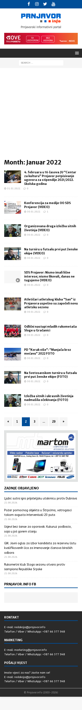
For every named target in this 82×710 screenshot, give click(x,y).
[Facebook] (28, 4)
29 (54, 421)
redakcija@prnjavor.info (29, 627)
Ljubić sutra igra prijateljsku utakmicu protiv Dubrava (40, 498)
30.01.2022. (34, 211)
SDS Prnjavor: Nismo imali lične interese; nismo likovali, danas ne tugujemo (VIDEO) (49, 276)
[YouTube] (53, 4)
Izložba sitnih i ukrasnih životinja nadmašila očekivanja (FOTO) (48, 398)
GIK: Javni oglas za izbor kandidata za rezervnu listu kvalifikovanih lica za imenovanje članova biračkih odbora (40, 548)
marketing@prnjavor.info (30, 649)
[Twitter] (45, 4)
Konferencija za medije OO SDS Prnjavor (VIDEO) (47, 205)
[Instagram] (37, 4)
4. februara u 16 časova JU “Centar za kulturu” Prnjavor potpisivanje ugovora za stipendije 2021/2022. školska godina (50, 178)
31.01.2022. (14, 188)
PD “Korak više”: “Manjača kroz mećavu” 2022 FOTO (47, 351)
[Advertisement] (41, 115)
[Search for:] (41, 62)
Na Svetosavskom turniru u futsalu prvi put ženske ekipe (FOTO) (50, 375)
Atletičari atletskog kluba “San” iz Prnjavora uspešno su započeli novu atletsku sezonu (51, 303)
